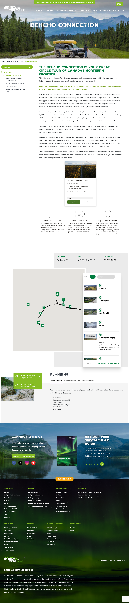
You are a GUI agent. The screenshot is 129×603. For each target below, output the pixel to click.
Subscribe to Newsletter (23, 456)
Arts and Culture (10, 512)
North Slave (60, 498)
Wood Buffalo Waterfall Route (15, 90)
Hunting (7, 517)
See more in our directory (107, 363)
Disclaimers (51, 544)
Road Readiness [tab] (70, 380)
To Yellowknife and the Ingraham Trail (15, 85)
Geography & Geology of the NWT (90, 492)
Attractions (31, 533)
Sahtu (58, 500)
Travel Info (84, 10)
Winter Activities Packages (37, 506)
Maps (6, 544)
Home (3, 61)
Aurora (6, 492)
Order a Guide (9, 550)
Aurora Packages (34, 492)
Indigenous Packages (35, 495)
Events (29, 536)
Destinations (62, 10)
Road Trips (19, 61)
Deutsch (72, 528)
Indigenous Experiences (12, 495)
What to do (8, 67)
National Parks (61, 492)
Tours (6, 514)
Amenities (30, 530)
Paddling (7, 503)
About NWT (73, 10)
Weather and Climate (85, 498)
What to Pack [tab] (56, 380)
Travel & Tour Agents (11, 539)
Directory (107, 10)
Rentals (7, 536)
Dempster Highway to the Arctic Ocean (15, 80)
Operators (30, 539)
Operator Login (52, 528)
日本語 (72, 530)
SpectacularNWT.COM (55, 524)
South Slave (60, 503)
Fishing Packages (34, 498)
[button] (123, 10)
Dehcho (59, 495)
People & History (84, 495)
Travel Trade (51, 536)
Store (119, 4)
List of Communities (63, 512)
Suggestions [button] (64, 479)
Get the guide (92, 464)
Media (49, 533)
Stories (116, 10)
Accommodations (33, 528)
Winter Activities (10, 506)
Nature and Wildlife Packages (38, 503)
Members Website (53, 530)
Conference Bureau (53, 539)
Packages (50, 10)
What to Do (40, 10)
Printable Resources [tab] (86, 380)
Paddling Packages (34, 500)
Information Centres (11, 542)
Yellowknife (60, 509)
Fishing (6, 500)
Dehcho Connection (13, 75)
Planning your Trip (10, 528)
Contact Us (96, 10)
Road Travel (8, 533)
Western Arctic (61, 506)
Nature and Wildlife (11, 509)
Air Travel (7, 530)
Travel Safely (8, 547)
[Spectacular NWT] (14, 8)
